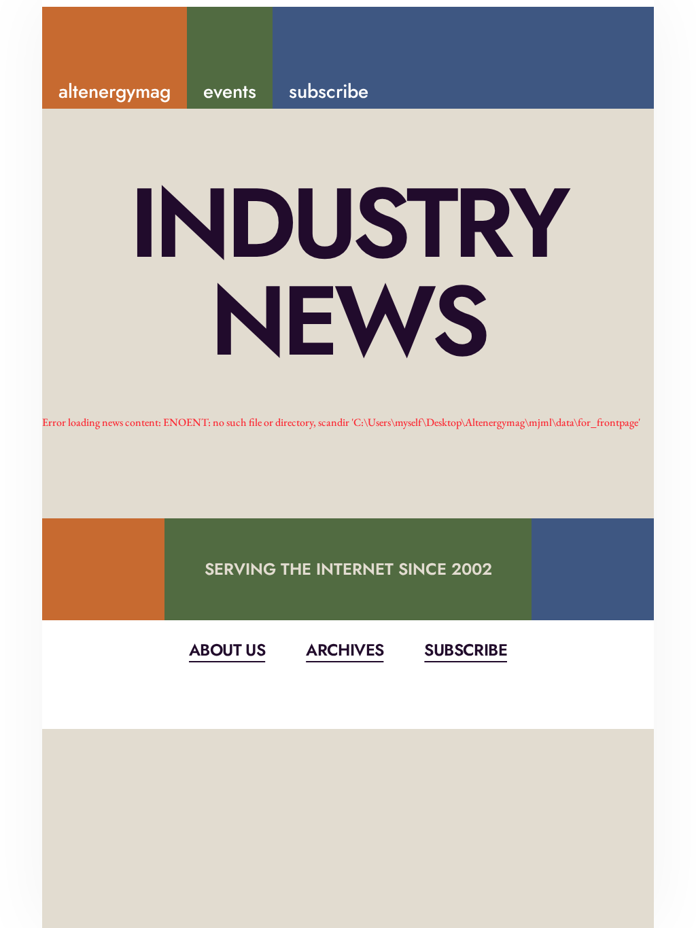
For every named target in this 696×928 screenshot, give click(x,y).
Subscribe (465, 650)
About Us (227, 650)
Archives (344, 650)
